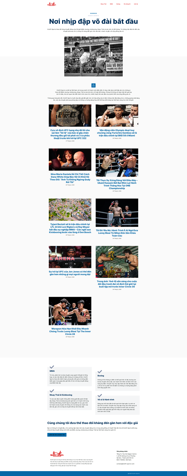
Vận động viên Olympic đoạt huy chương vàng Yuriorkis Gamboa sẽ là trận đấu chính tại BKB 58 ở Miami (117, 133)
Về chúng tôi (127, 4)
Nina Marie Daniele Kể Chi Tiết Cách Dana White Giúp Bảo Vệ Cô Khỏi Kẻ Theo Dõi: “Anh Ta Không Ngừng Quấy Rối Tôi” (70, 178)
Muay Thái (103, 4)
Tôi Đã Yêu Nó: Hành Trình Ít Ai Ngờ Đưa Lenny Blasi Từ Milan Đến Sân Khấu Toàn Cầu (117, 233)
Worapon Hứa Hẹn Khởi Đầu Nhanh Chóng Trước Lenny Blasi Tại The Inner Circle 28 (70, 331)
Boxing (118, 4)
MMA (111, 4)
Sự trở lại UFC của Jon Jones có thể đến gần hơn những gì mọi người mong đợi (70, 273)
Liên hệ (136, 4)
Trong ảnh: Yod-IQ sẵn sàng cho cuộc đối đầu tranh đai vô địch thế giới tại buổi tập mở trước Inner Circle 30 (117, 284)
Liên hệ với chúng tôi (57, 434)
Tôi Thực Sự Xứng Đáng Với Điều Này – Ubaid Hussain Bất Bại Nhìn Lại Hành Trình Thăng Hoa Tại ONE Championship (117, 184)
